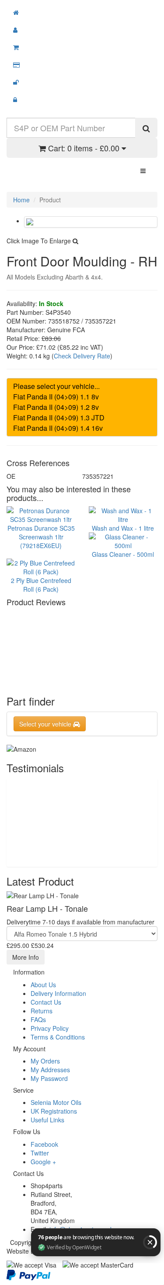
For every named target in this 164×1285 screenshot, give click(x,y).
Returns (41, 1010)
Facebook (44, 1144)
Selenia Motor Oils (56, 1102)
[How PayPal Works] (28, 1274)
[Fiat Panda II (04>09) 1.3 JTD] (82, 417)
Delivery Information (58, 993)
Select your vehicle (46, 723)
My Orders (45, 1061)
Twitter (40, 1153)
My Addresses (50, 1069)
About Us (43, 984)
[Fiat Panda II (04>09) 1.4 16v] (82, 428)
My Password (49, 1078)
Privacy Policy (50, 1028)
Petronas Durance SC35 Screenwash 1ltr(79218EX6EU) (41, 537)
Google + (43, 1161)
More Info (25, 957)
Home (21, 199)
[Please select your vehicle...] (82, 386)
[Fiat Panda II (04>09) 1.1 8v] (82, 397)
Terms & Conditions (58, 1037)
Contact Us (46, 1002)
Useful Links (47, 1119)
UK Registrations (54, 1111)
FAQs (38, 1019)
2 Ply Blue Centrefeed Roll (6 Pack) (41, 584)
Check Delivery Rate (82, 355)
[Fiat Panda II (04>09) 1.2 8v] (82, 407)
